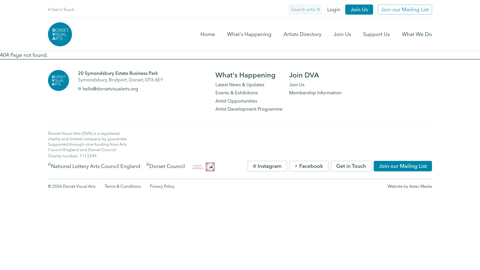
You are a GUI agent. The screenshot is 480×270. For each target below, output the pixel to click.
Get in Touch (62, 9)
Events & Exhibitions (236, 92)
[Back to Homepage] (60, 34)
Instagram (270, 166)
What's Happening (249, 34)
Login (333, 9)
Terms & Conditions (123, 186)
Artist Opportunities (236, 101)
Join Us (359, 9)
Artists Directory (303, 34)
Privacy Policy (162, 186)
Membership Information (315, 92)
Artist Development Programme (249, 109)
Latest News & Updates (239, 84)
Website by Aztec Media (410, 186)
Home (207, 34)
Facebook (311, 166)
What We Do (417, 34)
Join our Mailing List (405, 9)
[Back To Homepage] (58, 80)
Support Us (376, 34)
